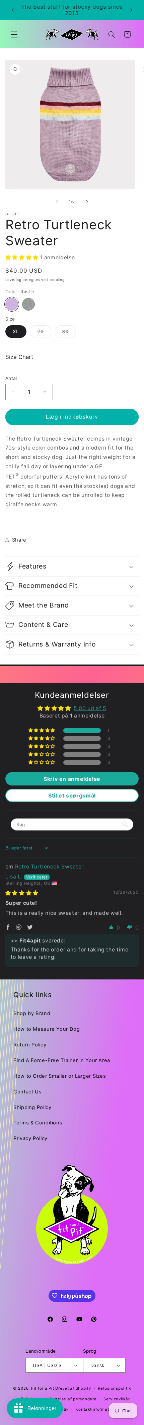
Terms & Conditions (37, 1123)
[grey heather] (28, 304)
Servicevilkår (116, 1399)
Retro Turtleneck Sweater (49, 866)
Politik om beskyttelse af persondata (58, 1399)
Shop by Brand (31, 1013)
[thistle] (11, 304)
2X (44, 333)
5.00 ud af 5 (90, 708)
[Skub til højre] (87, 201)
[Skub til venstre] (57, 201)
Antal (11, 378)
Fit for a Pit (42, 1388)
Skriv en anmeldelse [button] (72, 778)
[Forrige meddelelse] (12, 10)
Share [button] (19, 540)
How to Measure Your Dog (46, 1029)
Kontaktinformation (95, 1409)
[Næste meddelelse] (131, 10)
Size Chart (19, 357)
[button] (14, 34)
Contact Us (27, 1092)
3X (69, 333)
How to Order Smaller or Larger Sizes (59, 1076)
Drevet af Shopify (73, 1388)
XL (16, 332)
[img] (22, 893)
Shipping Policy (32, 1107)
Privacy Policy (30, 1138)
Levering (13, 280)
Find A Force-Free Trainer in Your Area (61, 1060)
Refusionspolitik (114, 1388)
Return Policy (29, 1045)
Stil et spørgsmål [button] (72, 795)
